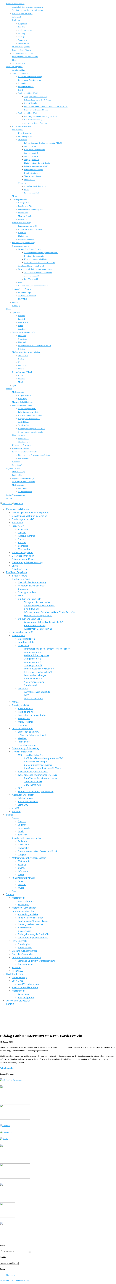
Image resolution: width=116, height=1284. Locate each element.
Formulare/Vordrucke (20, 448)
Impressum (4, 1280)
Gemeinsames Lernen (20, 246)
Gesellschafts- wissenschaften (24, 332)
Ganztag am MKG (19, 199)
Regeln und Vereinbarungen (23, 478)
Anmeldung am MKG (27, 408)
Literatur (21, 379)
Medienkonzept (18, 472)
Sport (14, 385)
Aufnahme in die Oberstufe (35, 186)
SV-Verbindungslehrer (21, 47)
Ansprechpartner (25, 395)
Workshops (22, 399)
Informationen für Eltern (22, 405)
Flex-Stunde (23, 213)
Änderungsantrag (25, 30)
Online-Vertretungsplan (15, 495)
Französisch (23, 322)
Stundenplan (23, 438)
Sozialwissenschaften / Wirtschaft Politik (34, 345)
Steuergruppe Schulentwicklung (25, 57)
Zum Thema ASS (31, 279)
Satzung (21, 33)
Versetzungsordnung (32, 176)
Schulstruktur (17, 130)
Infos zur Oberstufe (32, 193)
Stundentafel (29, 179)
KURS (20, 90)
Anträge (21, 37)
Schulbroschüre (18, 70)
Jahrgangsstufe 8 (31, 153)
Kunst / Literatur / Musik (22, 372)
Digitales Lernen (13, 468)
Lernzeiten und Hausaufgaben (30, 209)
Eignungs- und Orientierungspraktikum (34, 455)
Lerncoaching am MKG (27, 226)
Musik (20, 382)
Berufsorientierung (32, 173)
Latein (20, 325)
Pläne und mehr (18, 435)
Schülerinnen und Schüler (22, 53)
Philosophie (23, 342)
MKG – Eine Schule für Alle (29, 249)
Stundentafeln (24, 442)
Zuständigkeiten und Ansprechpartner (27, 7)
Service (9, 389)
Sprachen (16, 312)
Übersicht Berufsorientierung (30, 76)
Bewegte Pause (24, 203)
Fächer (8, 309)
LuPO (26, 189)
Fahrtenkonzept (24, 292)
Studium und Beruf (20, 73)
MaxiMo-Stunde (25, 216)
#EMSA (15, 302)
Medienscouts (18, 392)
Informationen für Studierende (24, 452)
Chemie (21, 362)
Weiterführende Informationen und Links (35, 269)
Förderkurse (23, 236)
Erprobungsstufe (25, 136)
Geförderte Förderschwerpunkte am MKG (41, 252)
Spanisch (22, 329)
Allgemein (22, 23)
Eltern (14, 60)
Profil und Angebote (14, 66)
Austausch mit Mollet (27, 296)
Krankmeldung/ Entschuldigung (31, 415)
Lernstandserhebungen (33, 169)
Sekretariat (16, 17)
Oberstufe (22, 183)
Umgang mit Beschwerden (29, 418)
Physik (21, 369)
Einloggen (10, 1275)
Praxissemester (24, 458)
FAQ (20, 282)
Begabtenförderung (26, 239)
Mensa (15, 196)
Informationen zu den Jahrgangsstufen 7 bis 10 (43, 143)
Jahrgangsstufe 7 (31, 146)
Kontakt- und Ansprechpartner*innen (33, 286)
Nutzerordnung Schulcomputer (30, 432)
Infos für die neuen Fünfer (28, 412)
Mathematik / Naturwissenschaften (26, 352)
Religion (21, 349)
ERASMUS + (23, 299)
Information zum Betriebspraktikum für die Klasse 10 (46, 106)
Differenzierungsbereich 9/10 (36, 166)
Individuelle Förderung (21, 223)
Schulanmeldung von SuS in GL (31, 266)
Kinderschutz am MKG (21, 126)
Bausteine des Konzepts (34, 256)
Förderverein (17, 20)
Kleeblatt (22, 233)
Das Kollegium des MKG (22, 13)
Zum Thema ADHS (31, 276)
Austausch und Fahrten (21, 289)
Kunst (20, 375)
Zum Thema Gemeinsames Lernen (38, 272)
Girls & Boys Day (31, 103)
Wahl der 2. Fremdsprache (34, 150)
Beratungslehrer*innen (21, 50)
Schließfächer (23, 422)
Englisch (21, 319)
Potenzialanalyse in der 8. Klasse (37, 100)
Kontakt (9, 498)
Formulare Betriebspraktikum (36, 110)
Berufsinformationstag (33, 120)
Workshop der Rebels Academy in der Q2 (41, 116)
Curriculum (22, 83)
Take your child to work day (35, 96)
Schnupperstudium (26, 86)
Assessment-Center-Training (35, 123)
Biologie (21, 359)
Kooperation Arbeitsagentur (29, 80)
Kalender (15, 462)
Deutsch (21, 316)
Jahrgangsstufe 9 (31, 156)
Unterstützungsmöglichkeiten (36, 259)
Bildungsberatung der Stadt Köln (31, 428)
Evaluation (22, 219)
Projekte (21, 27)
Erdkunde (22, 335)
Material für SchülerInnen (22, 402)
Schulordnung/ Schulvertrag (23, 242)
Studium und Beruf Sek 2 (28, 113)
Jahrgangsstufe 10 (31, 159)
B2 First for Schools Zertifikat (30, 229)
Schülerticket (23, 425)
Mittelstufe (22, 140)
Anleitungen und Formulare (23, 482)
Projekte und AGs (25, 206)
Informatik (22, 365)
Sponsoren (22, 40)
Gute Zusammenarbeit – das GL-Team (39, 262)
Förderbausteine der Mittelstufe (37, 163)
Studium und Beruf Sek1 (28, 93)
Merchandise (23, 43)
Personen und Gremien (15, 3)
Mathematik (23, 355)
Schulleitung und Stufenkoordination (27, 10)
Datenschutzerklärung (20, 1280)
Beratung (16, 306)
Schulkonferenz (18, 63)
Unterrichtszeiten (25, 133)
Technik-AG (17, 465)
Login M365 (17, 475)
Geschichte (22, 339)
